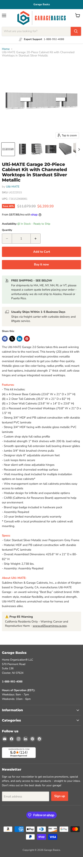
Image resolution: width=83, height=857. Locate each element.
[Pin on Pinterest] (27, 339)
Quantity (7, 230)
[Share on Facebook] (5, 339)
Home (6, 49)
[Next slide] (79, 149)
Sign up (59, 796)
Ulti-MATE (12, 186)
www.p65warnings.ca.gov (50, 626)
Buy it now (41, 264)
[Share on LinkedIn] (19, 339)
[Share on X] (12, 339)
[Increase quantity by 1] (36, 239)
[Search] (76, 31)
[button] (8, 149)
